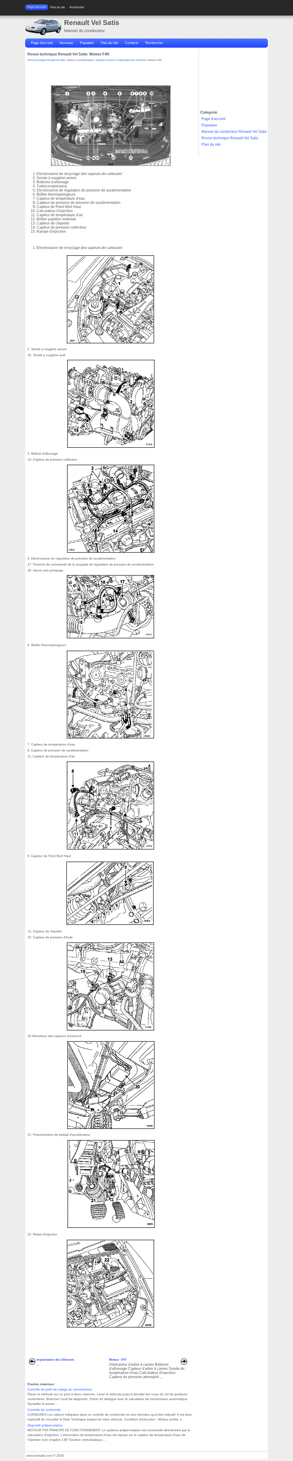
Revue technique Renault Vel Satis (46, 60)
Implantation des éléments (131, 60)
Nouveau (66, 43)
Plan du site (57, 7)
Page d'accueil (36, 7)
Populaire (87, 43)
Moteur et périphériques (81, 60)
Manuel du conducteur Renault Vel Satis (234, 132)
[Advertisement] (110, 71)
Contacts (131, 43)
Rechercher (77, 7)
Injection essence (105, 60)
